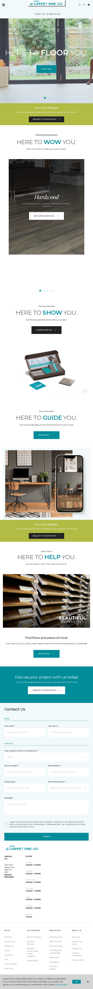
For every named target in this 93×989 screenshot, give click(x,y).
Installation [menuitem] (54, 962)
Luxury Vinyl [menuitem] (9, 941)
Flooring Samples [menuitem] (30, 942)
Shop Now (46, 69)
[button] (79, 5)
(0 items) (89, 5)
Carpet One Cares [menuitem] (77, 942)
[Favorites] (84, 5)
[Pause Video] (87, 97)
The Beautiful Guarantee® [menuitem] (55, 951)
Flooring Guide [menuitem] (55, 946)
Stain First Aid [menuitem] (55, 941)
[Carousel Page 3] (47, 290)
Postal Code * (10, 782)
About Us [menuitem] (76, 937)
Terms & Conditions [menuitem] (76, 954)
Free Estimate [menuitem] (10, 964)
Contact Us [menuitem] (77, 948)
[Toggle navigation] (3, 4)
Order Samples (44, 330)
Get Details (44, 654)
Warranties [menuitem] (54, 957)
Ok (76, 982)
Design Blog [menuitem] (32, 961)
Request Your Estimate (44, 119)
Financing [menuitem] (8, 968)
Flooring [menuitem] (8, 937)
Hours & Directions (9, 875)
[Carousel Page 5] (53, 290)
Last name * (53, 726)
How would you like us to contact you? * (21, 751)
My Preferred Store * (56, 782)
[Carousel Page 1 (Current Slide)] (45, 98)
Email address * (54, 766)
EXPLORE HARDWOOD (44, 216)
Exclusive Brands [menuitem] (53, 967)
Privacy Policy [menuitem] (78, 960)
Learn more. (61, 984)
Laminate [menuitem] (8, 955)
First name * (9, 726)
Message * (8, 798)
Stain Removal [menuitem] (55, 937)
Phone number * (11, 766)
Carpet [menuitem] (7, 950)
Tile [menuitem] (6, 959)
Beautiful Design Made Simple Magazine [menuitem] (33, 952)
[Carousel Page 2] (48, 97)
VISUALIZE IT (44, 435)
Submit (46, 836)
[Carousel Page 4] (50, 290)
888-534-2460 (55, 14)
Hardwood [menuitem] (8, 946)
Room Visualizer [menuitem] (34, 937)
